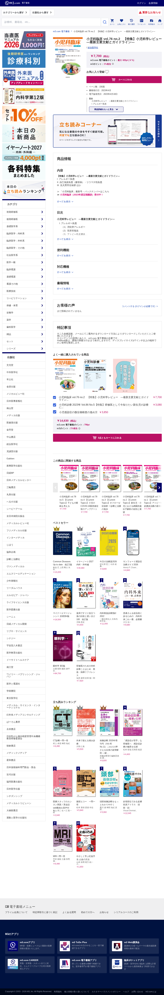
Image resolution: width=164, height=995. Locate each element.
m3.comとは (151, 992)
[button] (159, 487)
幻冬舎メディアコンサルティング (23, 714)
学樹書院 (11, 691)
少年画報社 (12, 580)
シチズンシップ (14, 796)
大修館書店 (12, 810)
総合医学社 (12, 444)
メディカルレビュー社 (18, 523)
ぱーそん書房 (13, 722)
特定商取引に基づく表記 (45, 912)
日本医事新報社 (14, 401)
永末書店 (11, 729)
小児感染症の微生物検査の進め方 (78, 412)
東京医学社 (12, 698)
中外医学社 (12, 372)
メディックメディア (17, 753)
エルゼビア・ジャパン (18, 595)
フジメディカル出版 (17, 530)
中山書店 (11, 437)
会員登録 (153, 3)
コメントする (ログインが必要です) (139, 306)
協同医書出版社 (14, 781)
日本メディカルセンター (19, 480)
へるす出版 (12, 501)
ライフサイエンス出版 (18, 602)
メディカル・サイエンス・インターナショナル (23, 706)
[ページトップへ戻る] (155, 989)
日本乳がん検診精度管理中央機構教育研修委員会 (23, 737)
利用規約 (58, 992)
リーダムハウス (14, 588)
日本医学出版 (13, 789)
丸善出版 (11, 494)
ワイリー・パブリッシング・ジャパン (23, 675)
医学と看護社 (13, 683)
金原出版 (11, 386)
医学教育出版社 (14, 652)
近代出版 (11, 774)
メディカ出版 (13, 415)
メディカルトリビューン (19, 803)
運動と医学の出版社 (17, 817)
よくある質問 (69, 912)
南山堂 (10, 408)
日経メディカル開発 (17, 624)
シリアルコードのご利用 (126, 912)
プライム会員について (16, 912)
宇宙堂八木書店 (14, 645)
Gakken (10, 458)
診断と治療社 (13, 559)
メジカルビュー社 (16, 394)
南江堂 (10, 667)
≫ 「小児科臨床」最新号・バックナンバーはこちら (83, 191)
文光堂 (10, 365)
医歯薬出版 (12, 422)
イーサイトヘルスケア (18, 660)
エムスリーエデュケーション (21, 573)
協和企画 (11, 552)
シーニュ (11, 616)
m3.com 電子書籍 (61, 31)
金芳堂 (10, 429)
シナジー (11, 638)
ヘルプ (126, 992)
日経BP (10, 473)
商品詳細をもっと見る (104, 109)
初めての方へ (87, 912)
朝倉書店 (11, 745)
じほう (10, 545)
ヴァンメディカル (16, 566)
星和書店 (11, 760)
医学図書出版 (13, 609)
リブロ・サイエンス (17, 631)
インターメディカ (16, 537)
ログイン (141, 3)
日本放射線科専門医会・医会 (21, 767)
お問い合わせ (137, 992)
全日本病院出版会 (16, 516)
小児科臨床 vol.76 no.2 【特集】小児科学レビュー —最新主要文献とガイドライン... (104, 398)
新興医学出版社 (14, 465)
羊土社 (10, 379)
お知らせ (104, 912)
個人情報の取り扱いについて (76, 992)
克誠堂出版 (12, 451)
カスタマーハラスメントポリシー (106, 992)
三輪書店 (11, 487)
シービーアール (14, 509)
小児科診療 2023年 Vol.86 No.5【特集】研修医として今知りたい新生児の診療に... (103, 406)
